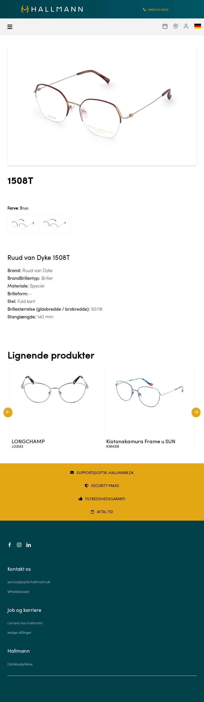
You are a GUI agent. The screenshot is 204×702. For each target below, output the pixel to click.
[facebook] (9, 545)
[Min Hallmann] (52, 8)
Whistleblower (18, 591)
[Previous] (7, 412)
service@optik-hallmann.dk (28, 581)
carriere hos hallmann (25, 623)
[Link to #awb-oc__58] (24, 27)
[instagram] (19, 545)
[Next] (196, 412)
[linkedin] (28, 545)
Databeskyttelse (20, 664)
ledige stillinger (19, 632)
